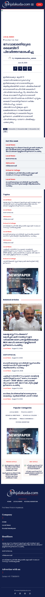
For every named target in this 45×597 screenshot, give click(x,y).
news (5, 131)
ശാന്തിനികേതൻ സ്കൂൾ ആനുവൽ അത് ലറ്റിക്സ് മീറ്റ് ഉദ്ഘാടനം (20, 262)
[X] (20, 69)
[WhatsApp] (30, 69)
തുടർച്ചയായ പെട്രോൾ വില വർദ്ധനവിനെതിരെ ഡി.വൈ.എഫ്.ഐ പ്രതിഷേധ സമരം (11, 475)
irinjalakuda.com (34, 129)
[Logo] (16, 4)
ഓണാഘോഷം (11, 158)
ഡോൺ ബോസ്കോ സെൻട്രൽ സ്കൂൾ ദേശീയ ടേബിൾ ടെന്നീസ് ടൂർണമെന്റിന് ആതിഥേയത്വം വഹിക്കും (23, 184)
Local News (8, 37)
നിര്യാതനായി (11, 166)
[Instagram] (20, 594)
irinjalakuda (12, 129)
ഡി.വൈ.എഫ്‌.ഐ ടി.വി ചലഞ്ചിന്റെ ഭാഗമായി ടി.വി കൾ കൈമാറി (33, 473)
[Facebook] (15, 69)
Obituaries (10, 163)
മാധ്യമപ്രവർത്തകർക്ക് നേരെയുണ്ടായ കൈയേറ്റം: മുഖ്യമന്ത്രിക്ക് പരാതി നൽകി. (20, 394)
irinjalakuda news (22, 129)
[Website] (25, 594)
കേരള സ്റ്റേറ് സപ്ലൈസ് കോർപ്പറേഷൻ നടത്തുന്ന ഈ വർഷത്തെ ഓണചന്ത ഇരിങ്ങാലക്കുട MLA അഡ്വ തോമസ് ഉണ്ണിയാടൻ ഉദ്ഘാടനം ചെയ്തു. (24, 149)
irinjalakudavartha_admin (25, 58)
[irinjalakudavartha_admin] (10, 58)
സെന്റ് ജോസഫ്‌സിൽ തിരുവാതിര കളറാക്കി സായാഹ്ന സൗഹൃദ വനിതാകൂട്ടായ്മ (22, 174)
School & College (13, 170)
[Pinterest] (25, 69)
